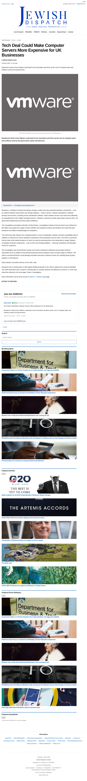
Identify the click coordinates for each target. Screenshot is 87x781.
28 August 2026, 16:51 (69, 3)
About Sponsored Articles (35, 738)
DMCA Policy (21, 741)
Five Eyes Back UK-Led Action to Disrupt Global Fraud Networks (23, 461)
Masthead (42, 741)
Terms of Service (32, 743)
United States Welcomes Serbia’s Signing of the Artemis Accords (23, 518)
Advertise (68, 738)
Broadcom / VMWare (35, 277)
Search (39, 342)
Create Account (6, 3)
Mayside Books (61, 32)
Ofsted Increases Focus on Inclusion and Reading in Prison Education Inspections (28, 393)
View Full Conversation (68, 294)
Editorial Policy (32, 741)
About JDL (8, 738)
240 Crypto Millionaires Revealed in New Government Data (21, 707)
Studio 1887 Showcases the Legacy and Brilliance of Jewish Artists (23, 585)
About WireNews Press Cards (54, 738)
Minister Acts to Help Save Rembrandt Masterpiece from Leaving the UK (25, 415)
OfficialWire (28, 32)
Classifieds (52, 32)
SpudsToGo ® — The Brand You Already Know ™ (19, 205)
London (19, 40)
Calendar (70, 32)
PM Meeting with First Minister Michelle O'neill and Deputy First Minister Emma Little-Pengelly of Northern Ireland (39, 438)
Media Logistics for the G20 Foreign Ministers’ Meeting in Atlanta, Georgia (26, 495)
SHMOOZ (37, 32)
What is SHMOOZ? (45, 743)
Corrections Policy (9, 741)
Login (12, 3)
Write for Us (56, 743)
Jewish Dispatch (18, 32)
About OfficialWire (19, 738)
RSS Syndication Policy (74, 741)
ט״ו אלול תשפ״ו (80, 3)
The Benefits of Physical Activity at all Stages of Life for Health (22, 540)
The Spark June (7, 563)
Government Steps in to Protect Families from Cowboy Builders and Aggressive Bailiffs (30, 370)
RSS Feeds (61, 741)
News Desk (7, 303)
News (13, 40)
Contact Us (76, 738)
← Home (4, 327)
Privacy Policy (51, 741)
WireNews (44, 32)
